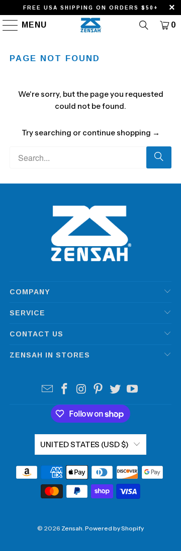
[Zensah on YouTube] (132, 390)
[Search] (143, 25)
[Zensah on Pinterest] (98, 390)
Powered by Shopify (114, 528)
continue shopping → (121, 132)
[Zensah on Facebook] (64, 390)
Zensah (71, 528)
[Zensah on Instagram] (81, 390)
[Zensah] (90, 25)
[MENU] (6, 25)
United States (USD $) (84, 444)
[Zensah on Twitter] (115, 390)
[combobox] (90, 157)
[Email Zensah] (47, 390)
